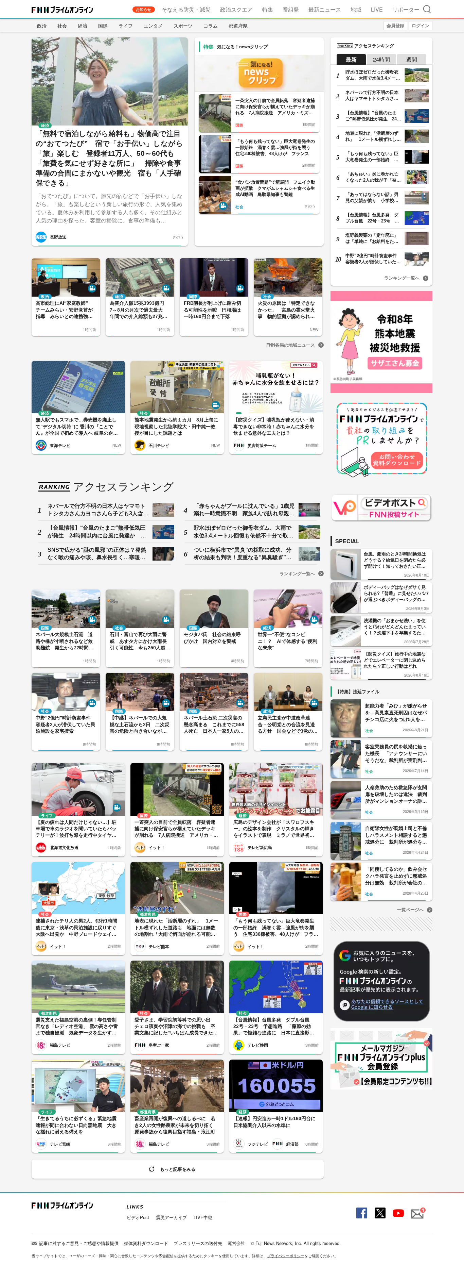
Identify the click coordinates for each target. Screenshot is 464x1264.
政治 (42, 25)
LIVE (377, 9)
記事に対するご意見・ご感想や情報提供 (79, 1243)
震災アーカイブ (171, 1217)
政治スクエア (236, 9)
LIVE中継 (203, 1217)
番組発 (291, 9)
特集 (267, 9)
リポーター (406, 9)
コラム (210, 25)
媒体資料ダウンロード (146, 1243)
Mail (416, 1210)
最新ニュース (324, 9)
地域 (356, 9)
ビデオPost (138, 1217)
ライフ (126, 25)
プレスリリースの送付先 (198, 1243)
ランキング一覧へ (297, 573)
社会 (62, 25)
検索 (427, 9)
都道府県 (238, 25)
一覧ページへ (410, 909)
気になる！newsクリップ (242, 46)
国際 (103, 25)
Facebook (360, 1213)
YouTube (398, 1213)
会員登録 (395, 25)
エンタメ (153, 25)
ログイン (420, 25)
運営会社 (236, 1243)
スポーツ (183, 25)
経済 (82, 25)
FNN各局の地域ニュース (290, 345)
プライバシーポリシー (285, 1255)
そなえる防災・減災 (186, 9)
